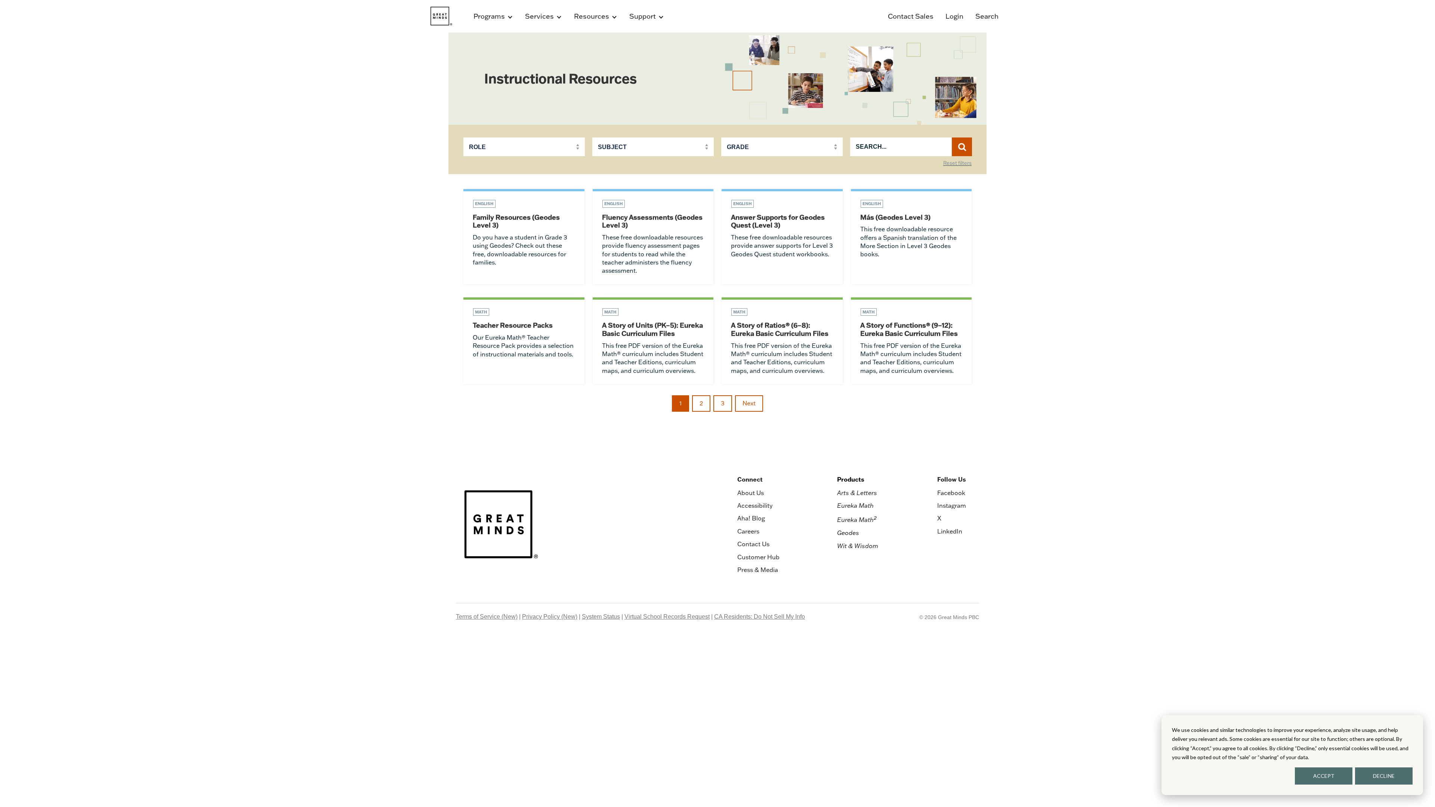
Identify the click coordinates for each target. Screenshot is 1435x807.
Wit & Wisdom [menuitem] (857, 545)
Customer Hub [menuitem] (758, 557)
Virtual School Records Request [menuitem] (667, 616)
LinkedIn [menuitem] (949, 531)
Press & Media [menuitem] (757, 569)
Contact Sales (910, 16)
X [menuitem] (939, 518)
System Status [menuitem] (601, 616)
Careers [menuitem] (748, 531)
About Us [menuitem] (750, 492)
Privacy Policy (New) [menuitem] (549, 616)
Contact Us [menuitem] (753, 544)
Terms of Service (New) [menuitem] (487, 616)
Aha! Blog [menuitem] (751, 518)
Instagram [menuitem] (951, 505)
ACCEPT (1323, 776)
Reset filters (957, 163)
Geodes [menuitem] (848, 532)
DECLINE (1384, 776)
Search (987, 16)
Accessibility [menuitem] (754, 505)
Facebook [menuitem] (951, 492)
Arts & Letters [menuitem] (857, 492)
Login (954, 16)
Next (749, 403)
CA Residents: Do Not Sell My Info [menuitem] (759, 616)
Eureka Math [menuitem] (855, 505)
